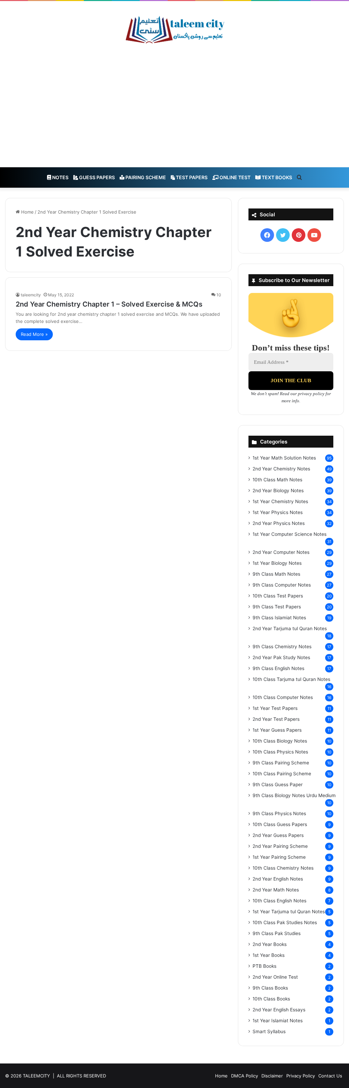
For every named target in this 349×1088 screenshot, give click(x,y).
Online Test (234, 177)
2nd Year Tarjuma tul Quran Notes (290, 628)
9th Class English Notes (278, 668)
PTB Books (264, 966)
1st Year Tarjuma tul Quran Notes (289, 911)
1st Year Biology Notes (277, 563)
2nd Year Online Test (275, 977)
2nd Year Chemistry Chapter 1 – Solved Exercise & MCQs (109, 304)
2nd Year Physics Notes (279, 523)
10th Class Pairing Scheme (282, 773)
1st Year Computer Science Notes (290, 534)
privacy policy (311, 393)
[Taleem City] (174, 30)
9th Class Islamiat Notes (279, 617)
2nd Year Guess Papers (278, 835)
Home (27, 212)
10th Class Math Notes (277, 479)
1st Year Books (269, 955)
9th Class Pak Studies (277, 933)
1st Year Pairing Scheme (279, 857)
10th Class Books (271, 998)
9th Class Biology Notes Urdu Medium (294, 795)
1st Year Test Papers (275, 708)
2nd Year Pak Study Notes (281, 657)
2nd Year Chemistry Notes (281, 468)
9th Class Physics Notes (279, 813)
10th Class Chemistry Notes (283, 868)
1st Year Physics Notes (278, 512)
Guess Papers (96, 177)
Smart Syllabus (269, 1031)
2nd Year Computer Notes (281, 552)
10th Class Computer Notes (283, 697)
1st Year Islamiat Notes (278, 1020)
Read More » (34, 334)
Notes (60, 177)
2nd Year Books (270, 944)
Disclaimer (272, 1075)
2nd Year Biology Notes (278, 490)
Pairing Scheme (145, 177)
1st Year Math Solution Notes (284, 458)
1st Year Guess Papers (277, 730)
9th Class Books (270, 988)
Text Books (276, 177)
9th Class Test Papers (277, 606)
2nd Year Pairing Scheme (280, 846)
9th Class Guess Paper (278, 784)
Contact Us (330, 1075)
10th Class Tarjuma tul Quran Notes (291, 679)
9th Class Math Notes (276, 574)
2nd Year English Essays (279, 1009)
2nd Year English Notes (278, 879)
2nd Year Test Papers (276, 719)
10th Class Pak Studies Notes (285, 922)
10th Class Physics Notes (280, 752)
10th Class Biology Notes (280, 741)
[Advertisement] (174, 106)
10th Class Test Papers (278, 596)
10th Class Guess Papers (280, 824)
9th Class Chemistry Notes (282, 646)
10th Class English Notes (279, 900)
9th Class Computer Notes (282, 585)
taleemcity (31, 294)
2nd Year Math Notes (276, 889)
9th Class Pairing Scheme (281, 762)
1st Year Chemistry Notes (280, 501)
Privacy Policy (300, 1075)
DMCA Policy (244, 1075)
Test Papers (191, 177)
